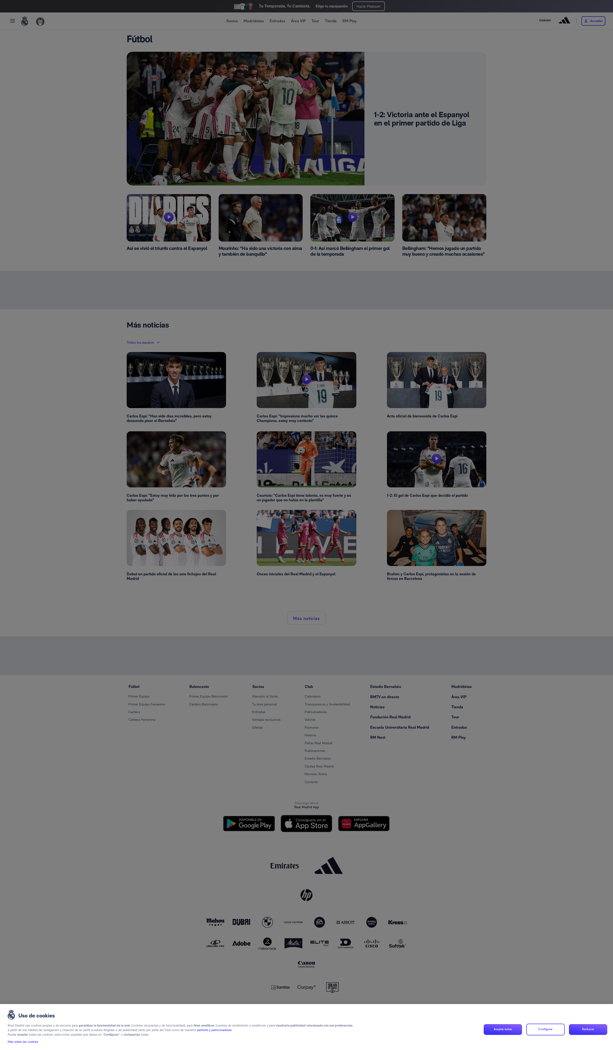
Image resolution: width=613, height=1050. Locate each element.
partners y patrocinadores (214, 1030)
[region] (306, 1027)
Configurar (545, 1029)
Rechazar (588, 1029)
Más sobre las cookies (23, 1042)
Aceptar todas (503, 1029)
